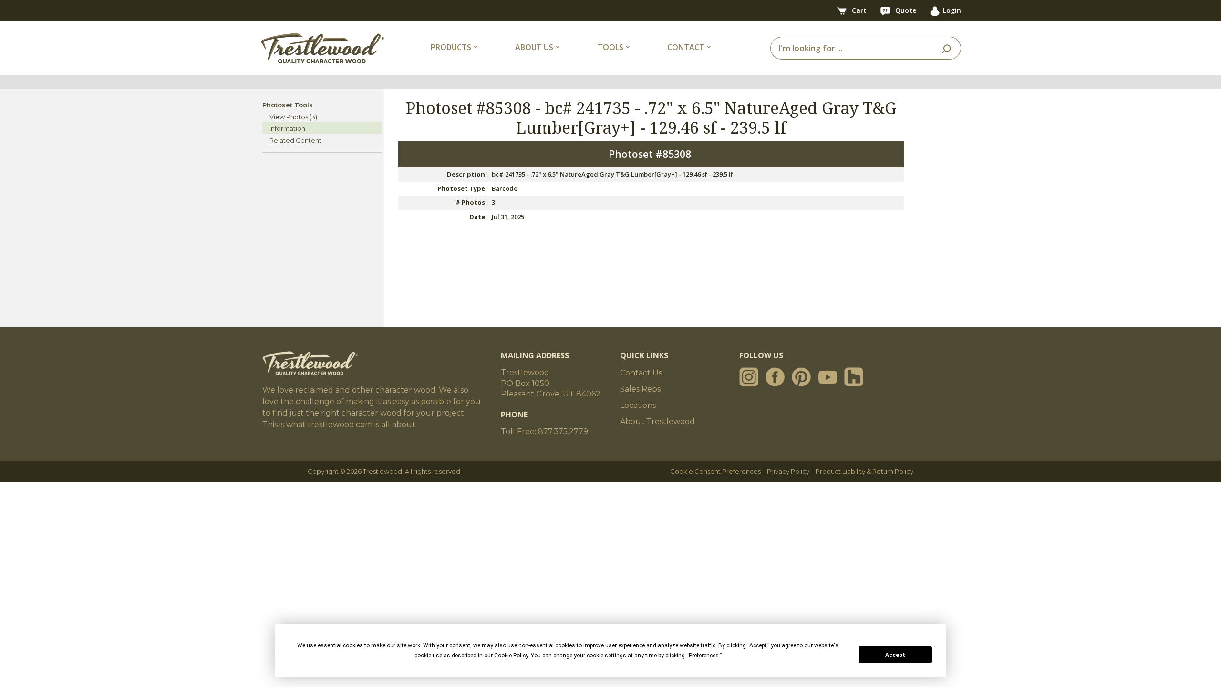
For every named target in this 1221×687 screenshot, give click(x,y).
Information (287, 128)
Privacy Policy (788, 471)
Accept (895, 655)
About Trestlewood (657, 421)
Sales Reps (640, 389)
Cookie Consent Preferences (715, 471)
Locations (638, 405)
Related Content (295, 140)
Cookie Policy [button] (511, 655)
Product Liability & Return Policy (864, 471)
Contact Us (641, 372)
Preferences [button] (704, 655)
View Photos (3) (293, 117)
